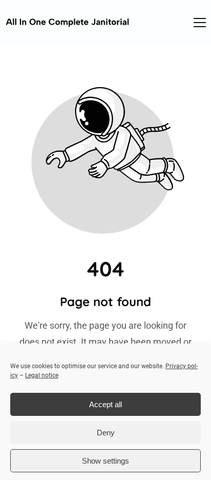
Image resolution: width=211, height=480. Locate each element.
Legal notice (41, 375)
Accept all (105, 404)
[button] (199, 22)
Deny (106, 432)
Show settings (105, 460)
